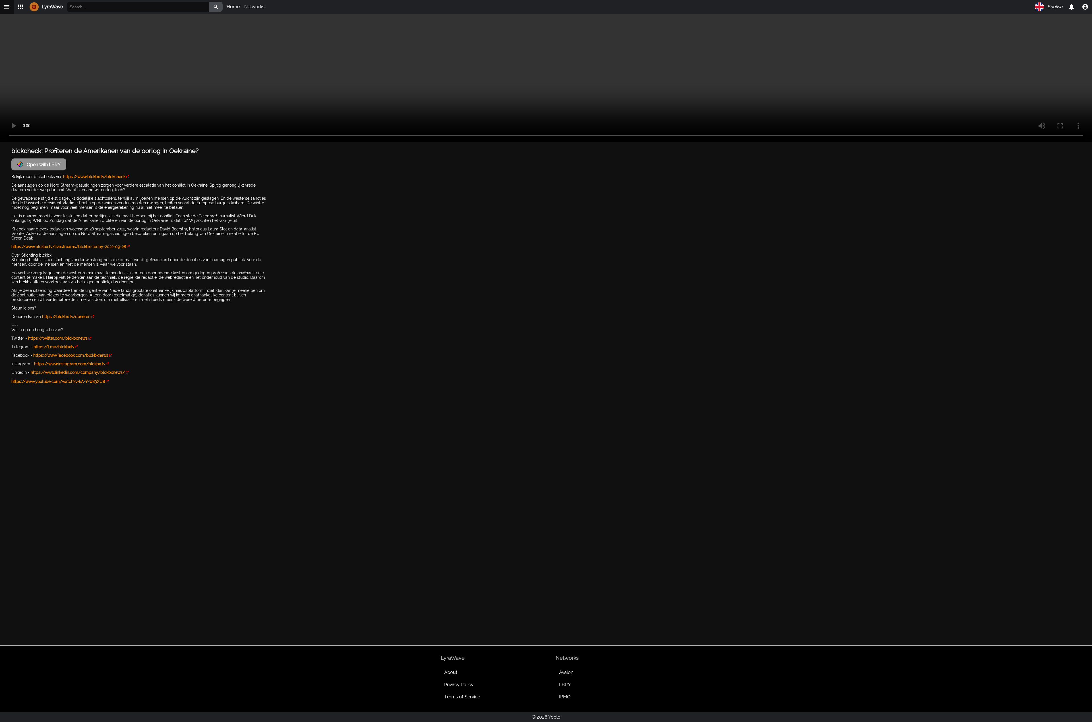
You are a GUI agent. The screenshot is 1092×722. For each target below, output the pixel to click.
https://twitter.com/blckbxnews (58, 338)
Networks (254, 6)
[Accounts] (1071, 7)
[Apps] (20, 7)
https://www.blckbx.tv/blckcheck (94, 176)
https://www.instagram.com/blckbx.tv (69, 364)
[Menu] (7, 7)
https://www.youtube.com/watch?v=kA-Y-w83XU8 (58, 381)
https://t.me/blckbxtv (54, 347)
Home (233, 6)
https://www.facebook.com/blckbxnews (70, 355)
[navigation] (1085, 7)
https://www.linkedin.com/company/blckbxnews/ (78, 372)
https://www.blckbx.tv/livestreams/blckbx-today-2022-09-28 (68, 246)
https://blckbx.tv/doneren (66, 316)
